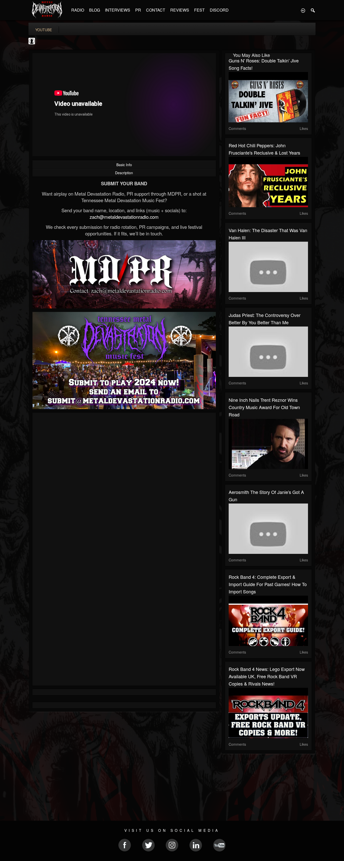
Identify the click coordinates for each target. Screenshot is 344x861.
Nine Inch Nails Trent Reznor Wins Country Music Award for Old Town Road (264, 407)
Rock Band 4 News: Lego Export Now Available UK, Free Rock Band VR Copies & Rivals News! (267, 676)
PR (138, 10)
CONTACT (155, 10)
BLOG (94, 10)
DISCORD (219, 10)
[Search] (313, 10)
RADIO (77, 10)
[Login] (302, 10)
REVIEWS (179, 10)
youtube (43, 29)
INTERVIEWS (117, 10)
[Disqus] (124, 484)
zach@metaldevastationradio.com (124, 216)
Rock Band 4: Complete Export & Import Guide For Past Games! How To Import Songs (268, 584)
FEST (199, 10)
